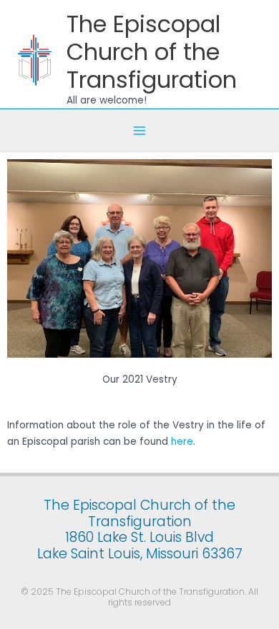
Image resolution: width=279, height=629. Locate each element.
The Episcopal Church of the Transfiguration (152, 52)
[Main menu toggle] (140, 130)
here (182, 441)
